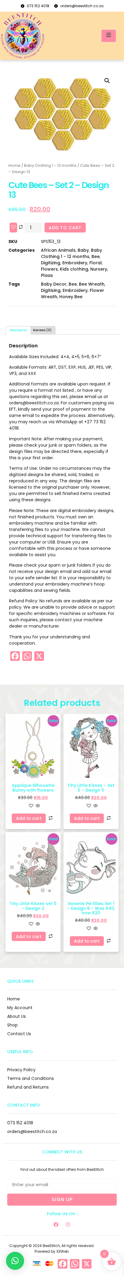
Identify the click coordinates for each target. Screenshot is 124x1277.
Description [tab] (18, 330)
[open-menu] (108, 35)
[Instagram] (68, 1224)
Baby (83, 250)
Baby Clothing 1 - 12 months (50, 165)
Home (14, 165)
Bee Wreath (91, 284)
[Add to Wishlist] (13, 227)
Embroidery (74, 263)
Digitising (50, 290)
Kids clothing (74, 269)
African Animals (58, 250)
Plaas (47, 275)
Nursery (98, 269)
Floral (95, 263)
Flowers (49, 269)
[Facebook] (56, 1224)
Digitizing (50, 263)
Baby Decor (54, 284)
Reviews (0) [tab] (42, 330)
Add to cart (65, 228)
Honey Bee (70, 297)
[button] (107, 80)
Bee (95, 256)
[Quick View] (37, 806)
